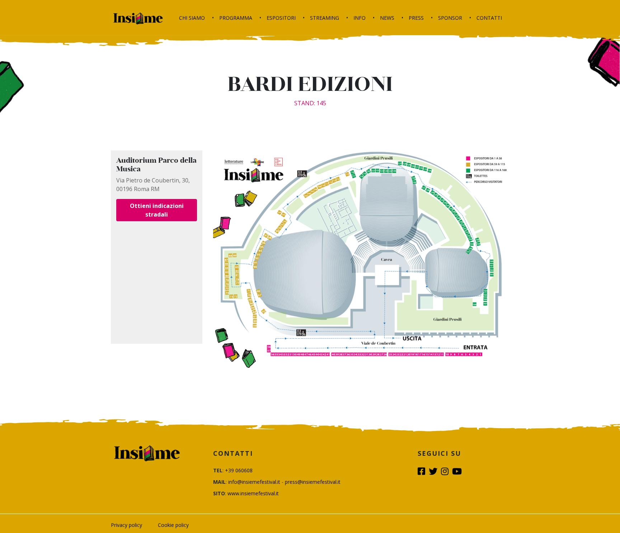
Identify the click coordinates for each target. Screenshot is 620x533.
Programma (235, 17)
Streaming (324, 17)
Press (416, 17)
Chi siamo (192, 17)
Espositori (281, 17)
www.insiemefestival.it (253, 493)
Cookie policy (173, 525)
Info (359, 17)
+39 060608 (239, 470)
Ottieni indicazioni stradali (157, 210)
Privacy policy (126, 525)
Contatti (489, 17)
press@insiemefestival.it (312, 481)
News (387, 17)
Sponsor (450, 17)
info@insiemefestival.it (254, 481)
